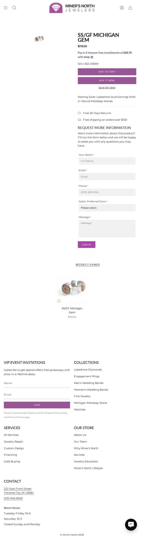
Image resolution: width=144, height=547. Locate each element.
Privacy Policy (60, 413)
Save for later (107, 87)
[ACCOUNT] (122, 8)
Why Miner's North (86, 448)
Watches (79, 409)
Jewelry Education (86, 461)
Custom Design (14, 448)
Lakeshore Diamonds (88, 369)
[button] (14, 8)
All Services (11, 435)
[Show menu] (5, 8)
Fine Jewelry (82, 396)
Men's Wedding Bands (88, 383)
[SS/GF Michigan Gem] (72, 288)
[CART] (130, 8)
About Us (80, 435)
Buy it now (107, 80)
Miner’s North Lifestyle (88, 468)
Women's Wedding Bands (91, 389)
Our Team (80, 441)
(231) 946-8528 (13, 498)
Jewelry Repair (13, 441)
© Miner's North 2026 (72, 534)
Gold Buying (12, 461)
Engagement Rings (86, 376)
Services (79, 454)
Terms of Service (16, 417)
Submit (86, 244)
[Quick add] (59, 301)
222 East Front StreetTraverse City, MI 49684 (19, 491)
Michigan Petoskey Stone (90, 402)
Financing (10, 454)
